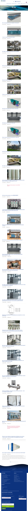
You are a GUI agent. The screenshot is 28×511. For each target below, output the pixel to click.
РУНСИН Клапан (15, 475)
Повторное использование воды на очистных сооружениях (10, 108)
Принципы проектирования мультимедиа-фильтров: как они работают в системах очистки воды (13, 315)
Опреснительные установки (4, 476)
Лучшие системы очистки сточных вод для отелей (9, 94)
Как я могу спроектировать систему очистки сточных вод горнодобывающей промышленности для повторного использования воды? (12, 270)
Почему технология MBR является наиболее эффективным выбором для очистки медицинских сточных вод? (13, 406)
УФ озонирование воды (16, 476)
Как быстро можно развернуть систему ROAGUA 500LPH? (10, 195)
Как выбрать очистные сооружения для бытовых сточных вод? (11, 165)
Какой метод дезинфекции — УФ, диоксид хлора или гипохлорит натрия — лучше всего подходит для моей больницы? (13, 391)
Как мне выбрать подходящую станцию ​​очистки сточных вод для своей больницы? (13, 452)
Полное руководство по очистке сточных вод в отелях (9, 65)
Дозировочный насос (16, 479)
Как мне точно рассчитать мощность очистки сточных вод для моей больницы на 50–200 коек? (14, 421)
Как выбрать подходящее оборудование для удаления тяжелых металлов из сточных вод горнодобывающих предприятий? (13, 285)
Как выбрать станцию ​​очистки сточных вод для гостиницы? (10, 51)
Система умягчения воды (4, 481)
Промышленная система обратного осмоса (6, 479)
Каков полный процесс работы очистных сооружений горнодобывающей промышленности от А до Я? (12, 254)
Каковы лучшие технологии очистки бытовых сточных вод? (10, 137)
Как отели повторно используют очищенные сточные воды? (10, 22)
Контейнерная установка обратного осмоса (6, 475)
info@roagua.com (18, 1)
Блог (2, 486)
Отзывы (2, 488)
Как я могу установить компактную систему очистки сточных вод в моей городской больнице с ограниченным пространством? (13, 346)
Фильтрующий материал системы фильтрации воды (19, 481)
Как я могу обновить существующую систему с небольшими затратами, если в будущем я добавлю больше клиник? (13, 361)
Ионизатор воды (3, 482)
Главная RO (3, 478)
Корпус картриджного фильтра (17, 478)
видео (2, 489)
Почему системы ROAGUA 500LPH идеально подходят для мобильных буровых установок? (13, 225)
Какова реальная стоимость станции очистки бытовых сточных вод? (11, 151)
